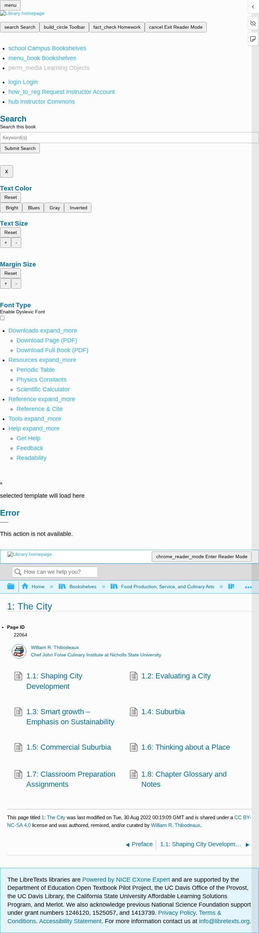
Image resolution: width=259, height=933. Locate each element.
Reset (10, 197)
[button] (30, 448)
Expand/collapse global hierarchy (15, 586)
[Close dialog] (4, 522)
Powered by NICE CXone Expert (127, 879)
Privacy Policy (177, 912)
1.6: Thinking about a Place (185, 747)
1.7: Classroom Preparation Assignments (70, 779)
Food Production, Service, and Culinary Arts (167, 586)
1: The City (53, 817)
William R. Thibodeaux (55, 647)
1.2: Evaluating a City (176, 676)
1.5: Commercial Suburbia (68, 747)
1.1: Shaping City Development (54, 681)
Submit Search (20, 148)
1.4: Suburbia (163, 711)
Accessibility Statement (70, 921)
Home (38, 586)
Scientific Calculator (43, 389)
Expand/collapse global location (248, 584)
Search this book (18, 126)
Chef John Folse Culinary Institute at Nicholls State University (96, 654)
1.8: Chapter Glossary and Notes (184, 779)
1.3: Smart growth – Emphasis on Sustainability (70, 716)
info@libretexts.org (223, 921)
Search (18, 572)
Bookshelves (82, 586)
